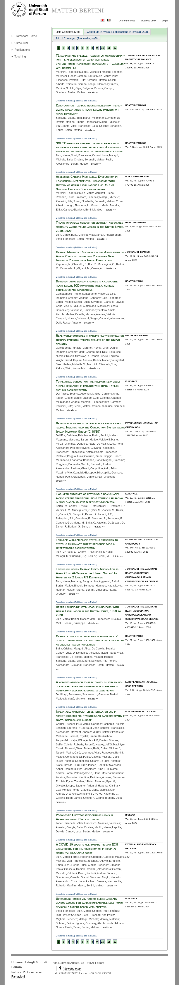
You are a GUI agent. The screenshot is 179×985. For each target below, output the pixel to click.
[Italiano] (108, 19)
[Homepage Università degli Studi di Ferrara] (31, 10)
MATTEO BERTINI (78, 11)
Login (165, 20)
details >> (93, 92)
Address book (148, 20)
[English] (102, 19)
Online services (127, 20)
